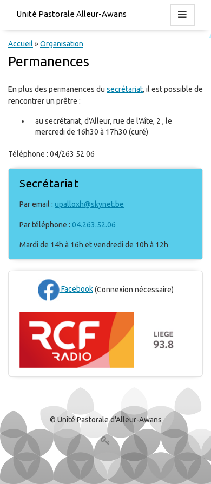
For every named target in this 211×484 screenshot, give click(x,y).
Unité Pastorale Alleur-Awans (71, 13)
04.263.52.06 (94, 224)
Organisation (61, 43)
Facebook (76, 289)
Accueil (20, 43)
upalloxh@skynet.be (89, 204)
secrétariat (125, 89)
